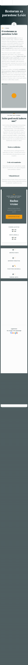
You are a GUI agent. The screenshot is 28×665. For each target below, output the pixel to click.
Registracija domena (16, 648)
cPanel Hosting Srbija (5, 648)
